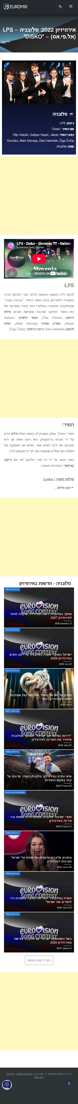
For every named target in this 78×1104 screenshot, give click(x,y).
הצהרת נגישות (24, 1074)
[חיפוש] (60, 6)
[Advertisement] (39, 196)
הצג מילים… (62, 488)
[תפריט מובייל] (71, 6)
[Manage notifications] (69, 1083)
